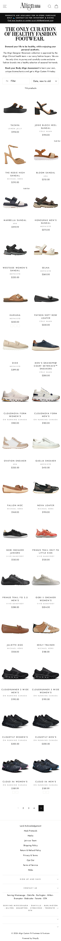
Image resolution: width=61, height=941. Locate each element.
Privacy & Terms (30, 855)
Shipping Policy (30, 845)
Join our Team (30, 840)
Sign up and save (30, 879)
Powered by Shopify (30, 938)
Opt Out (30, 860)
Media (30, 835)
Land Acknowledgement (30, 825)
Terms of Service (30, 865)
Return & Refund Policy (30, 850)
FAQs (30, 869)
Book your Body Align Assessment (22, 67)
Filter (13, 81)
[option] (30, 18)
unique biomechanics (15, 71)
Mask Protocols (30, 830)
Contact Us (30, 888)
